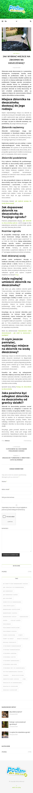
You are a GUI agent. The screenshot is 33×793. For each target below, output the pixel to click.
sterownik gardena (9, 653)
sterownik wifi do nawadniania (14, 668)
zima (24, 679)
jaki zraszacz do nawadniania (13, 587)
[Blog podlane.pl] (16, 8)
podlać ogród (16, 620)
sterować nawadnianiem (11, 649)
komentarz (5, 528)
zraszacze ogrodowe (10, 686)
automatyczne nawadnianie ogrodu (15, 583)
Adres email (6, 489)
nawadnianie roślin (9, 616)
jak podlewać (7, 598)
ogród (5, 620)
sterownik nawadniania (11, 660)
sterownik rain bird (10, 664)
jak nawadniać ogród (10, 594)
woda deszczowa (18, 675)
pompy (20, 635)
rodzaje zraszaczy (9, 642)
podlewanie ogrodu (10, 631)
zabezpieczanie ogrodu (11, 679)
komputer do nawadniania (12, 602)
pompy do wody (8, 638)
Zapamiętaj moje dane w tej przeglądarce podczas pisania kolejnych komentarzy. (14, 508)
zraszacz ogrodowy (10, 690)
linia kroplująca (9, 605)
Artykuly (16, 53)
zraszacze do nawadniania (12, 682)
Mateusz (7, 440)
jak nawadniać (8, 591)
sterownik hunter (9, 657)
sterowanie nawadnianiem (12, 646)
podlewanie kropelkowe (11, 627)
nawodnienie (24, 616)
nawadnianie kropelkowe (11, 609)
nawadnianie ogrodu (10, 613)
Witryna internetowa (8, 497)
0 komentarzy (27, 440)
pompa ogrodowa (9, 635)
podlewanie (7, 624)
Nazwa (4, 481)
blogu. (17, 275)
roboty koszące (22, 638)
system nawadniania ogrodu (13, 671)
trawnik (6, 675)
